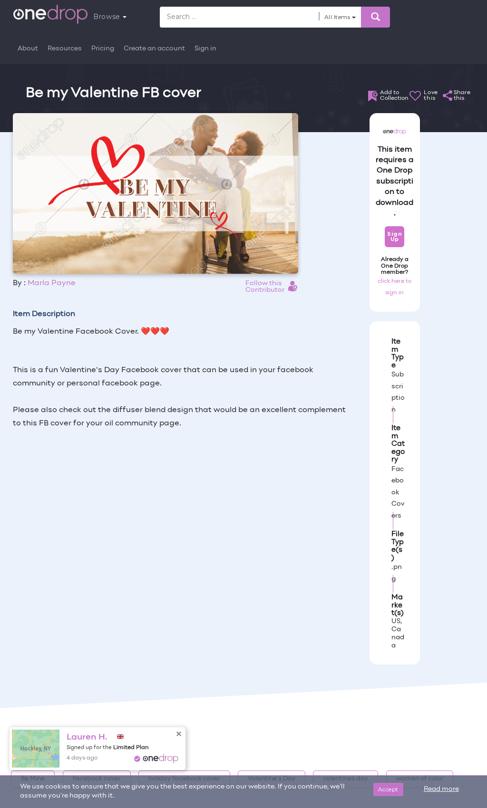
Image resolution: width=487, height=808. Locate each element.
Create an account (154, 49)
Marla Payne (52, 283)
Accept (388, 789)
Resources (65, 49)
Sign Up (394, 236)
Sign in (205, 49)
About (28, 49)
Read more (441, 789)
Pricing (102, 49)
